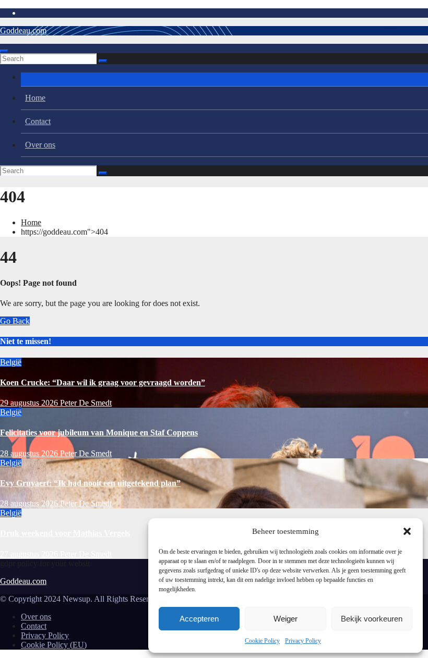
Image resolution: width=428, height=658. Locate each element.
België (10, 362)
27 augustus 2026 (30, 554)
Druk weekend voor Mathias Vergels (65, 533)
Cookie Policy (262, 640)
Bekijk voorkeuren (371, 618)
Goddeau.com (23, 30)
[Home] (224, 79)
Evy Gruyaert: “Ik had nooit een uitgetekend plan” (90, 483)
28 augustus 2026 (30, 453)
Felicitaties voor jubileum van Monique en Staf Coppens (99, 432)
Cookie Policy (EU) (54, 644)
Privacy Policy (303, 640)
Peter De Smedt (86, 402)
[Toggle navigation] (4, 51)
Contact (38, 121)
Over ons (40, 144)
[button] (407, 531)
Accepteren (199, 618)
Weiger (286, 618)
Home (35, 97)
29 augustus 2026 (30, 402)
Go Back (15, 320)
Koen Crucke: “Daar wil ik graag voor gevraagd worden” (102, 382)
